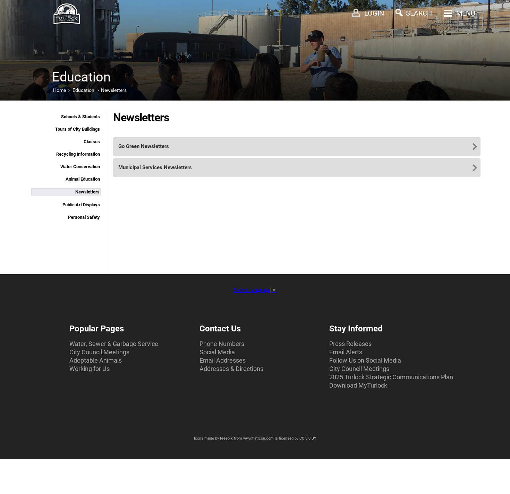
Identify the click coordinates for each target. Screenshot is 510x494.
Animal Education (83, 179)
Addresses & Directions (231, 368)
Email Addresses (222, 360)
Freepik (226, 438)
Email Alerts (345, 352)
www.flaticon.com (258, 438)
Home (59, 90)
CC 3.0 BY (307, 438)
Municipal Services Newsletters (155, 167)
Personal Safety (84, 217)
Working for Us (89, 368)
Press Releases (350, 343)
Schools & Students (80, 116)
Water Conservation (80, 166)
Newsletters (114, 90)
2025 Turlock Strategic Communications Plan (391, 377)
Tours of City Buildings (77, 129)
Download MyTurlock (358, 385)
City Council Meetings (99, 352)
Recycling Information (78, 154)
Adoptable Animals (95, 360)
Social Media (217, 352)
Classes (92, 141)
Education (83, 90)
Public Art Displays (81, 204)
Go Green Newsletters (143, 146)
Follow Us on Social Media (365, 360)
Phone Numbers (221, 343)
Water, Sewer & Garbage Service (113, 343)
